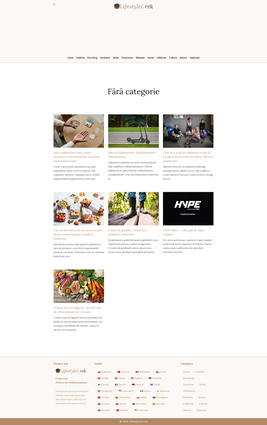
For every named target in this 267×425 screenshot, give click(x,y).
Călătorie (161, 57)
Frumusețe (127, 57)
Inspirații (195, 57)
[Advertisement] (133, 33)
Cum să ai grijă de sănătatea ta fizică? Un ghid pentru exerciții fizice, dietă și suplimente (188, 157)
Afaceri (183, 57)
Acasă (70, 57)
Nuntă (151, 57)
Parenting (92, 57)
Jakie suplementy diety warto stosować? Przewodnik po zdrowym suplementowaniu (77, 157)
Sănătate (140, 57)
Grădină (80, 57)
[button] (54, 4)
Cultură (173, 57)
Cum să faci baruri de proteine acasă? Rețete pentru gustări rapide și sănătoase (78, 234)
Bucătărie (105, 57)
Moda (116, 57)
